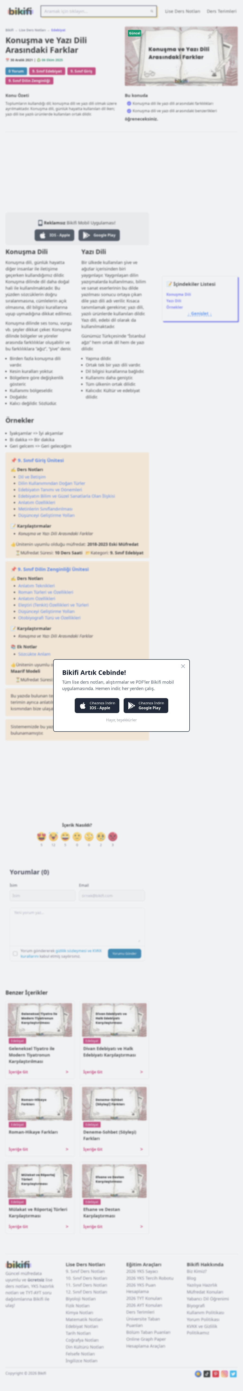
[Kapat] (183, 666)
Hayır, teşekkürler (121, 720)
